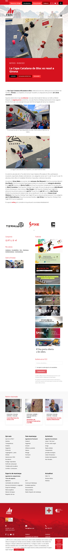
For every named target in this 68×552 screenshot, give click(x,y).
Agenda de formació (31, 439)
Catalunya (8, 250)
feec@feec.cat (29, 528)
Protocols (8, 450)
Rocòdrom (8, 459)
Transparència (9, 443)
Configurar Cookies (19, 549)
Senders (27, 457)
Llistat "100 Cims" (50, 441)
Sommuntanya (19, 252)
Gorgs (46, 446)
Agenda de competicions (12, 476)
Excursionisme (29, 487)
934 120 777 (48, 528)
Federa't (46, 3)
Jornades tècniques (50, 452)
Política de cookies (15, 547)
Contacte (47, 534)
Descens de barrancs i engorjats (14, 485)
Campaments (48, 450)
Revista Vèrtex (49, 478)
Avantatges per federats (31, 536)
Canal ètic (47, 536)
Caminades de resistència (12, 483)
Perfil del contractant (11, 464)
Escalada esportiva (25, 76)
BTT (26, 480)
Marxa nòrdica (29, 490)
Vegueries (8, 448)
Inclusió (27, 446)
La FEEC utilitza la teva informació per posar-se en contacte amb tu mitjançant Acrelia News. (47, 376)
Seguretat (28, 443)
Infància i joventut (30, 448)
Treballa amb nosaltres (11, 466)
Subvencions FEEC (10, 457)
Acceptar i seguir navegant (59, 541)
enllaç (14, 202)
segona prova (16, 100)
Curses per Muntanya (31, 483)
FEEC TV (47, 476)
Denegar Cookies (59, 547)
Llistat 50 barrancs (50, 455)
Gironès (13, 76)
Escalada (36, 76)
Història (7, 441)
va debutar (24, 98)
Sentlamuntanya (9, 252)
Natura (27, 450)
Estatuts (7, 446)
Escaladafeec (15, 250)
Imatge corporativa (10, 461)
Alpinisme (8, 480)
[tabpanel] (14, 224)
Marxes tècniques (10, 492)
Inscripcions (27, 3)
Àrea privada (37, 3)
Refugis (27, 452)
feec (21, 250)
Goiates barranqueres (51, 457)
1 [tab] (34, 230)
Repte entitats (49, 448)
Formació (27, 455)
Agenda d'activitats (51, 439)
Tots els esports (10, 478)
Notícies (12, 63)
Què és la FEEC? (9, 439)
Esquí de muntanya (10, 487)
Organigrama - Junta (10, 452)
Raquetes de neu (9, 494)
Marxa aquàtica (9, 490)
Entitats (7, 455)
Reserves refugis (16, 3)
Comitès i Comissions (11, 468)
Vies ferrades (48, 459)
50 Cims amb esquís (50, 443)
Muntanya (25, 250)
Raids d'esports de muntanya (33, 492)
